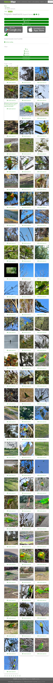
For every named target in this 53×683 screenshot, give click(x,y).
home (6, 11)
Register (42, 1)
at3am (22, 681)
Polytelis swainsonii (12, 82)
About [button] (18, 1)
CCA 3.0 (43, 681)
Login (46, 1)
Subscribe (27, 22)
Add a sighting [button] (35, 1)
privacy (39, 681)
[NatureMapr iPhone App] (36, 29)
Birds (5, 6)
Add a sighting (27, 19)
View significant (27, 24)
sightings (10, 11)
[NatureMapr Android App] (13, 29)
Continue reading (9, 42)
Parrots (8, 7)
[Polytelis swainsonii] (11, 74)
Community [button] (24, 1)
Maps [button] (29, 1)
